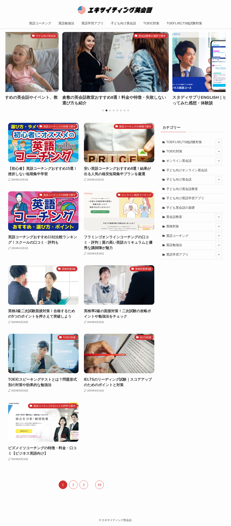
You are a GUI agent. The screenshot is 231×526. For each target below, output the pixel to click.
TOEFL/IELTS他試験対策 (184, 142)
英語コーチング (177, 236)
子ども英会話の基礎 (180, 207)
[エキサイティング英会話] (115, 9)
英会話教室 (174, 217)
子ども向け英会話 (179, 179)
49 (99, 485)
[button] (103, 110)
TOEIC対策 (174, 151)
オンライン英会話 (179, 160)
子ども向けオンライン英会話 (186, 170)
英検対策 (172, 226)
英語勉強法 (174, 245)
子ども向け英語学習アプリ (185, 198)
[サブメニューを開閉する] (219, 142)
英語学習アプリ (177, 254)
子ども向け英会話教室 (182, 189)
